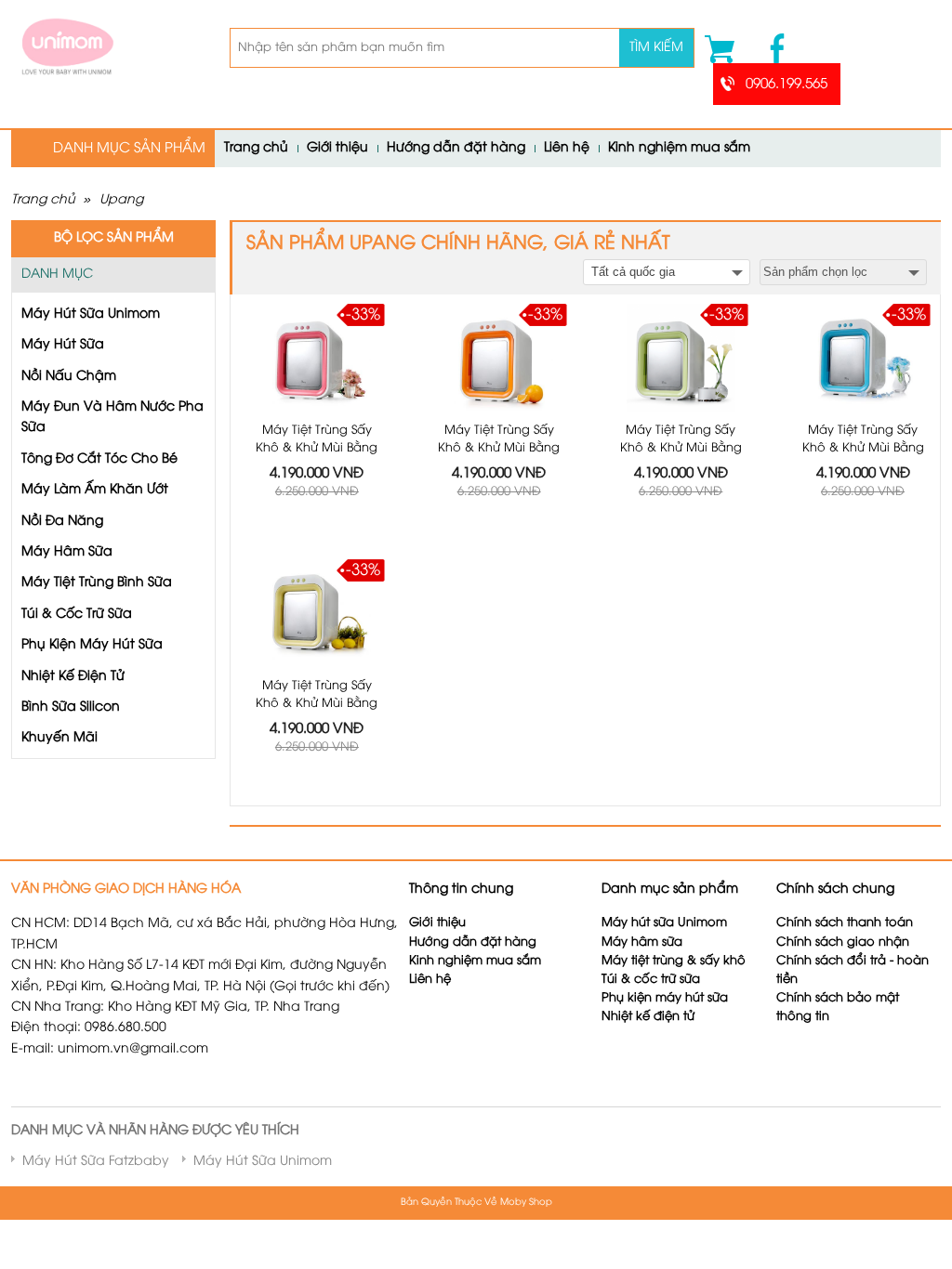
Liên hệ (566, 148)
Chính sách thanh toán (844, 923)
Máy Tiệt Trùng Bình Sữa (96, 583)
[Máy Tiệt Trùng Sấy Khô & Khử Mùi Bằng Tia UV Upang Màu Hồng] (317, 358)
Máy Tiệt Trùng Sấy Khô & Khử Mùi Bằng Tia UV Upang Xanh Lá (680, 448)
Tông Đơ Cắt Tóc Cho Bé (99, 459)
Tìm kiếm (656, 48)
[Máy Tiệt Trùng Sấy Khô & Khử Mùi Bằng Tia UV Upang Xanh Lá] (681, 358)
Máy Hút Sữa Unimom (90, 314)
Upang (121, 200)
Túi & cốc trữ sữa (651, 980)
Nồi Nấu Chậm (68, 377)
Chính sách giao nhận (842, 942)
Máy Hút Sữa (62, 345)
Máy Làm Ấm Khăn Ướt (94, 490)
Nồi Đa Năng (62, 522)
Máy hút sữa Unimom (664, 923)
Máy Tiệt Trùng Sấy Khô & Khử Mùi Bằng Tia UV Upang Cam (499, 448)
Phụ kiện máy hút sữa (665, 998)
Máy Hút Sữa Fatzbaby (95, 1162)
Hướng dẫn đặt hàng (456, 148)
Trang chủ (256, 148)
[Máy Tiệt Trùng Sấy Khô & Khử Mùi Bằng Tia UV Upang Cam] (498, 358)
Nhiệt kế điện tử (650, 1017)
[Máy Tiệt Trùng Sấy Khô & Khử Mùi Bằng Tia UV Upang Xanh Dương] (863, 358)
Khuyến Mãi (59, 738)
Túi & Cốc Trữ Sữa (76, 614)
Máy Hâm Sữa (66, 552)
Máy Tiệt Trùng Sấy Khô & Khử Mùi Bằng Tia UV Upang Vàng (316, 703)
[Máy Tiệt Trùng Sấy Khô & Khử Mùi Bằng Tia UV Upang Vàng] (317, 614)
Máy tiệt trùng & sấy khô (674, 961)
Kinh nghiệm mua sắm (679, 148)
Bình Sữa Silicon (70, 707)
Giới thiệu (337, 148)
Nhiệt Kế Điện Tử (73, 677)
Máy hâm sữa (642, 942)
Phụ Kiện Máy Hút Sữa (92, 645)
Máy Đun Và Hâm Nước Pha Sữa (112, 417)
